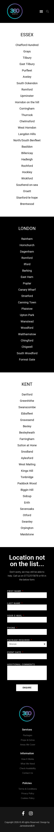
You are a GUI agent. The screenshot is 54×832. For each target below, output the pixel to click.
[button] (41, 11)
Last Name (14, 603)
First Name (14, 591)
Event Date (14, 652)
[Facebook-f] (23, 813)
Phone (11, 628)
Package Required (19, 640)
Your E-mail (15, 616)
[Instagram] (31, 813)
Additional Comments (21, 664)
